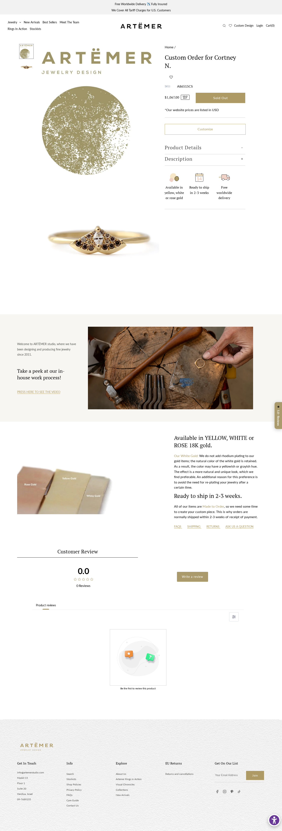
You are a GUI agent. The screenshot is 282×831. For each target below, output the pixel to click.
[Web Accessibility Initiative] (274, 820)
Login (259, 25)
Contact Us (72, 805)
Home (169, 47)
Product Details (183, 147)
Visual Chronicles (125, 784)
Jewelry (12, 22)
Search (70, 773)
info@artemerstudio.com (30, 772)
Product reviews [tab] (46, 605)
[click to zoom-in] (99, 109)
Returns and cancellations (179, 773)
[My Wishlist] (230, 25)
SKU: (168, 86)
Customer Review (77, 551)
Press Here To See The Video (38, 392)
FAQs (178, 526)
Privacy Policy (74, 789)
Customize (205, 129)
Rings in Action (17, 29)
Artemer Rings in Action (129, 779)
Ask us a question (239, 526)
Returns (213, 526)
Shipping (194, 526)
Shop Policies (73, 784)
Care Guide (72, 800)
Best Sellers (50, 22)
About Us (121, 773)
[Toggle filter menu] (234, 616)
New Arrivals (32, 22)
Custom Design (244, 25)
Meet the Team (69, 22)
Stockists (35, 29)
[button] (171, 77)
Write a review (192, 576)
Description (178, 159)
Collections (122, 789)
